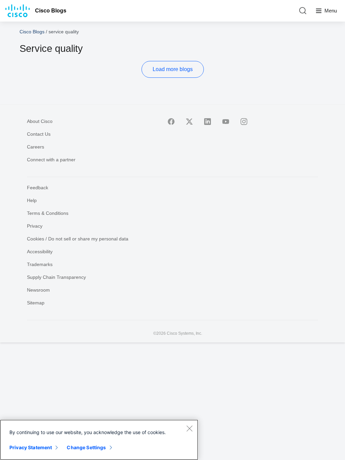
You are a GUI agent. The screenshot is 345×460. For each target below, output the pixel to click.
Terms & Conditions (47, 213)
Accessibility (40, 251)
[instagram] (244, 121)
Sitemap (35, 302)
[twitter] (189, 121)
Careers (35, 147)
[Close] (189, 428)
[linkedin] (207, 121)
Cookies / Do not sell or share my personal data (77, 238)
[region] (99, 440)
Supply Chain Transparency (56, 277)
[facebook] (171, 121)
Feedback (37, 187)
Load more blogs (173, 69)
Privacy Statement (30, 447)
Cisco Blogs (50, 10)
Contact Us (39, 134)
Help (32, 200)
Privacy (34, 226)
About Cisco (40, 121)
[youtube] (225, 121)
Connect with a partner (51, 159)
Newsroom (38, 290)
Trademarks (40, 264)
